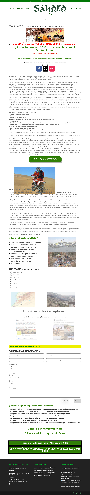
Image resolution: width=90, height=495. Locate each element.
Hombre (13, 373)
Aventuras (41, 14)
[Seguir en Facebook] (39, 69)
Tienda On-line (75, 9)
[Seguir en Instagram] (52, 69)
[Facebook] (9, 484)
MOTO (12, 380)
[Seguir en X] (45, 69)
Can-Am (20, 9)
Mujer (12, 375)
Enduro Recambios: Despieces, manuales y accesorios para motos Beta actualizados (70, 476)
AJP (14, 9)
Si (11, 366)
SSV (12, 383)
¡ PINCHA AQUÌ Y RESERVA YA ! (45, 159)
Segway (27, 9)
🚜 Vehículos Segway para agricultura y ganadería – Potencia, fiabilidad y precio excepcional (71, 482)
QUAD (12, 381)
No (11, 368)
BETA (9, 9)
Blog (50, 14)
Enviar (77, 401)
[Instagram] (13, 484)
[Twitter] (11, 484)
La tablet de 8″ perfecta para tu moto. (70, 486)
